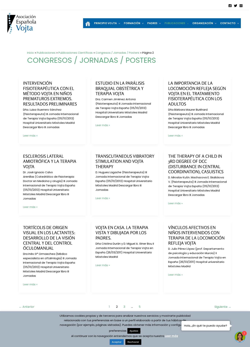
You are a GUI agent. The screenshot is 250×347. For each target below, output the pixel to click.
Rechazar (133, 342)
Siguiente (222, 307)
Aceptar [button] (117, 342)
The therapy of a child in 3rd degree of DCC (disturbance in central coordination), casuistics (195, 164)
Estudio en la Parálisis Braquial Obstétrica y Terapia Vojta (120, 88)
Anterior (26, 307)
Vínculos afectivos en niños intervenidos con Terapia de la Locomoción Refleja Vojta (196, 235)
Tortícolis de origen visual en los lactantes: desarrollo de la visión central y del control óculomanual (49, 238)
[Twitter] (235, 5)
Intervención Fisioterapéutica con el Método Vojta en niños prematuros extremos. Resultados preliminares (50, 93)
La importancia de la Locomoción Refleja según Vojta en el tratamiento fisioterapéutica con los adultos (197, 93)
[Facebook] (230, 5)
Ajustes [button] (134, 331)
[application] (118, 23)
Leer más (171, 336)
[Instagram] (241, 5)
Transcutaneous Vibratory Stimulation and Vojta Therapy (125, 161)
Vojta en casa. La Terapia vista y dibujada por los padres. (122, 232)
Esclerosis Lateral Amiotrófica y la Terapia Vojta (49, 161)
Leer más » (30, 135)
